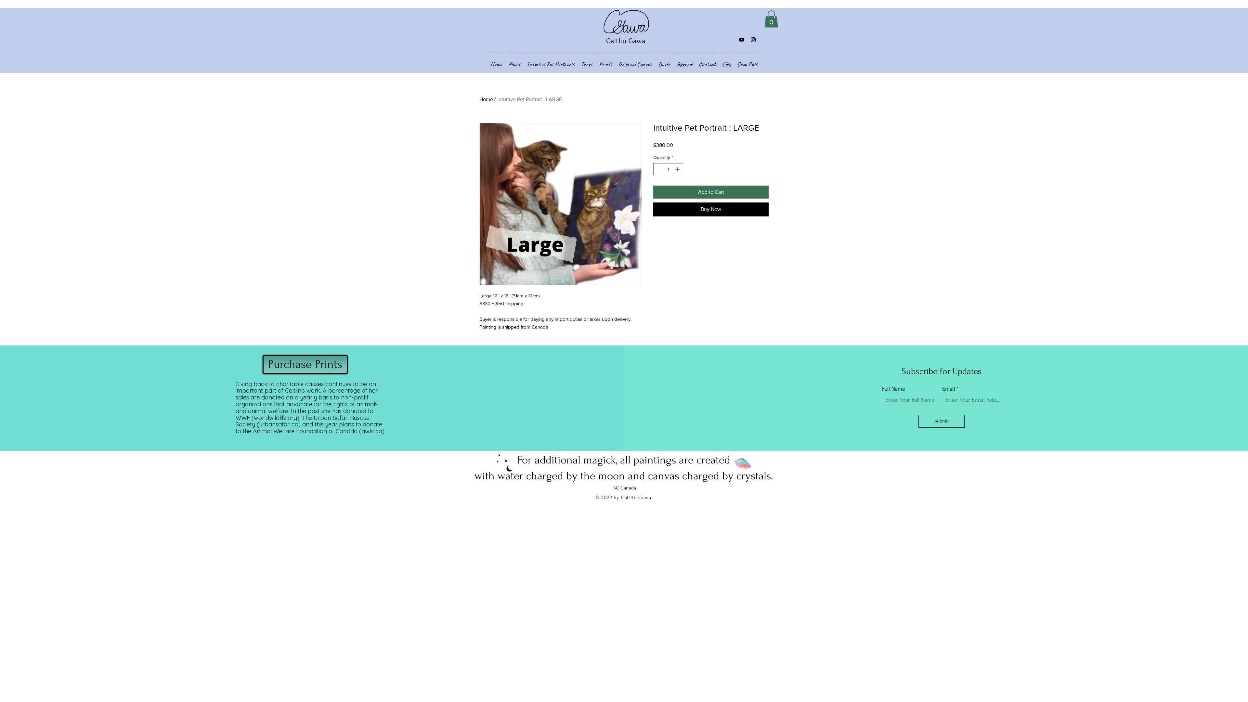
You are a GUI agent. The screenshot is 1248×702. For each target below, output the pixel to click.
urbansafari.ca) (280, 424)
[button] (771, 19)
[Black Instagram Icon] (753, 39)
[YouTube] (741, 39)
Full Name (893, 389)
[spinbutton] (668, 169)
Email (948, 389)
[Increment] (678, 169)
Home (486, 99)
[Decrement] (658, 169)
